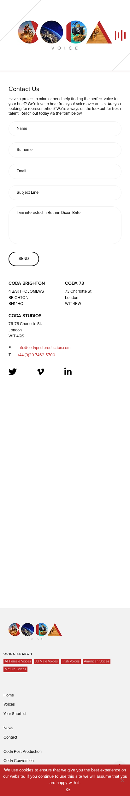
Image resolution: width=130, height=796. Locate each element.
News (8, 727)
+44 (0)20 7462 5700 (36, 355)
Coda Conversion (18, 760)
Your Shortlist (15, 713)
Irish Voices (71, 661)
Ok (68, 789)
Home (8, 695)
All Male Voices (46, 661)
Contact (10, 737)
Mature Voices (15, 669)
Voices (9, 704)
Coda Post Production (22, 751)
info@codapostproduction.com (44, 347)
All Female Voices (18, 661)
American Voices (96, 661)
